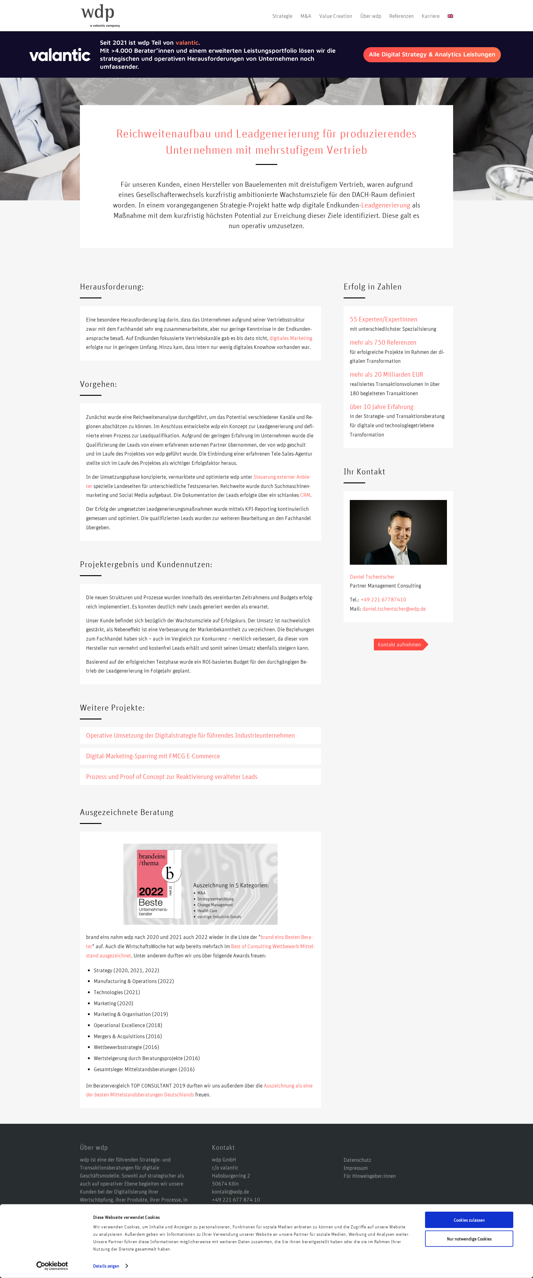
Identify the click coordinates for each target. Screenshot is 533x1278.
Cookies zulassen (469, 1220)
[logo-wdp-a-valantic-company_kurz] (100, 15)
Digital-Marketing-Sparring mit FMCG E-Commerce (153, 756)
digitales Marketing (291, 337)
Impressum (356, 1167)
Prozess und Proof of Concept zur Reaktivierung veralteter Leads (172, 776)
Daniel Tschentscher (372, 576)
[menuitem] (282, 15)
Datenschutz (357, 1159)
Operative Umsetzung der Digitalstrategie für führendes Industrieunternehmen (190, 735)
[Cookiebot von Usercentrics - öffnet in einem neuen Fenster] (52, 1266)
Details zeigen (106, 1266)
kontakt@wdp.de (230, 1191)
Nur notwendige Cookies (469, 1238)
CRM (305, 494)
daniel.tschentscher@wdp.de (394, 608)
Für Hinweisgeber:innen (370, 1175)
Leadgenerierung (385, 204)
